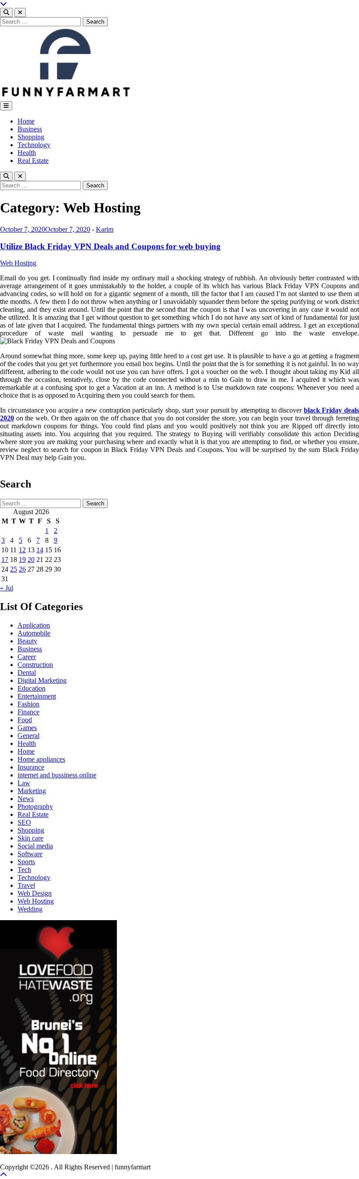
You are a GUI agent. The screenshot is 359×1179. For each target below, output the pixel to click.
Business (30, 129)
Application (34, 625)
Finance (28, 712)
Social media (35, 846)
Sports (26, 861)
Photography (35, 806)
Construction (35, 664)
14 (39, 550)
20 (31, 559)
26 (22, 569)
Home (26, 121)
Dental (27, 672)
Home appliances (41, 759)
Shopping (31, 137)
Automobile (34, 633)
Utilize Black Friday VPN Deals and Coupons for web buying (110, 246)
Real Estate (33, 160)
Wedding (30, 909)
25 (13, 569)
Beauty (27, 641)
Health (27, 152)
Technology (34, 144)
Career (27, 656)
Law (24, 783)
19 (22, 559)
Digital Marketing (42, 680)
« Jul (6, 588)
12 (22, 550)
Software (30, 854)
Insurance (31, 767)
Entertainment (37, 696)
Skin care (30, 838)
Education (32, 688)
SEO (24, 822)
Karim (104, 229)
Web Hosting (18, 263)
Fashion (28, 704)
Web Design (35, 893)
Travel (26, 885)
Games (27, 727)
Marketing (32, 790)
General (28, 735)
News (26, 798)
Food (25, 720)
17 (4, 559)
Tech (24, 869)
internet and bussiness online (57, 775)
